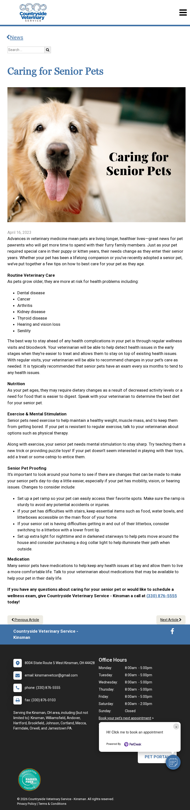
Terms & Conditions (52, 804)
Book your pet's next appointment (125, 718)
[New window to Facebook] (172, 632)
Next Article (169, 620)
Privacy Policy (26, 804)
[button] (173, 762)
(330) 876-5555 (161, 595)
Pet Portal (157, 756)
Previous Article (26, 620)
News (16, 37)
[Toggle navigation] (183, 12)
